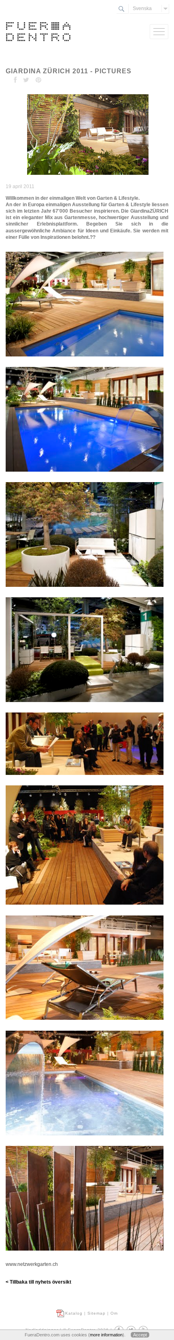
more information (106, 1334)
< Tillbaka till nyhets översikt (38, 1282)
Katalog (74, 1313)
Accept (140, 1334)
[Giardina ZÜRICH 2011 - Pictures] (87, 175)
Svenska (142, 8)
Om (114, 1313)
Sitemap (96, 1313)
